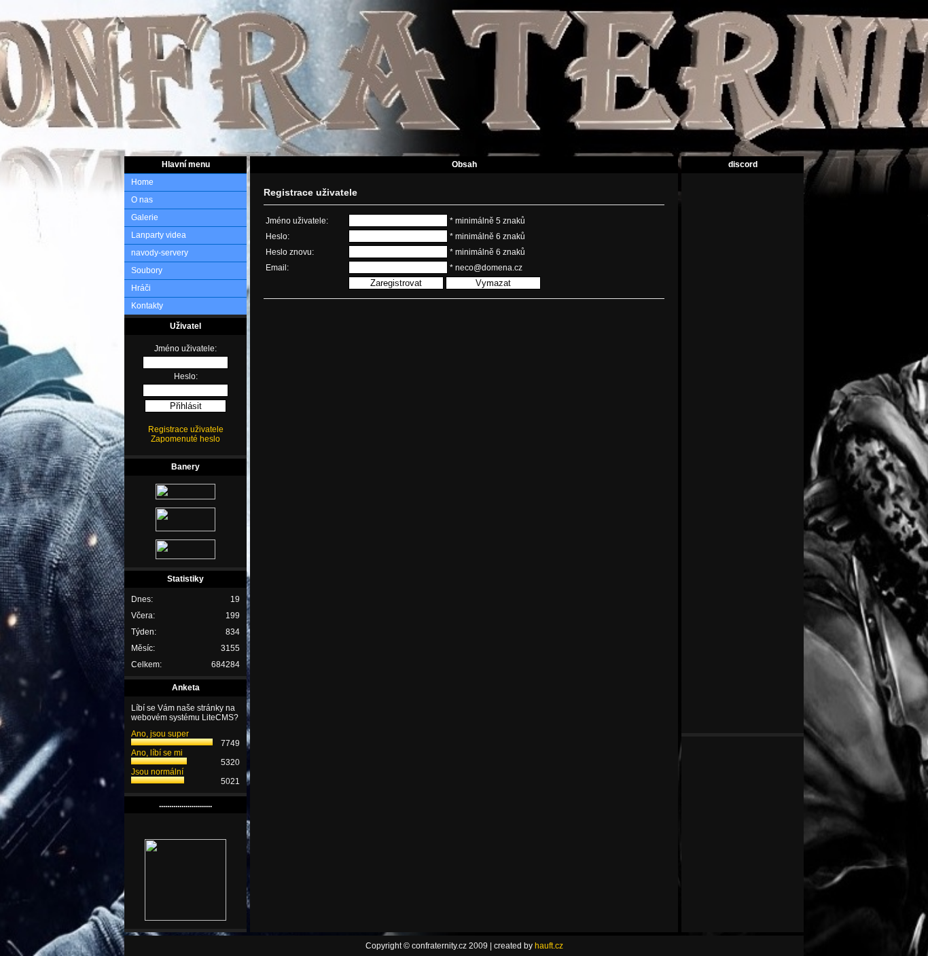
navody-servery (159, 253)
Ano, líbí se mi (157, 753)
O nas (142, 200)
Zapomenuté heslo (185, 439)
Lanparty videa (158, 235)
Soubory (146, 270)
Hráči (141, 288)
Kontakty (147, 306)
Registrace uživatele (186, 429)
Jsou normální (157, 772)
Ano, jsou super (160, 734)
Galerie (144, 217)
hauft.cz (549, 946)
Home (142, 182)
